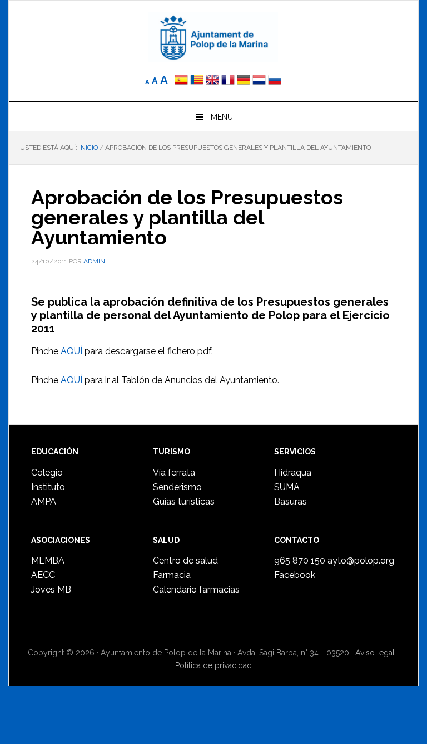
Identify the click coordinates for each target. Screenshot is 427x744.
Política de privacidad (213, 665)
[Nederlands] (260, 81)
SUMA (287, 487)
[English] (212, 81)
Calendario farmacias (196, 589)
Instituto (48, 487)
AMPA (43, 501)
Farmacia (172, 575)
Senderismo (177, 487)
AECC (43, 575)
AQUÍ (71, 351)
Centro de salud (185, 560)
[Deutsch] (243, 81)
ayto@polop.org (360, 560)
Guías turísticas (184, 501)
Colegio (47, 472)
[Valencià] (196, 81)
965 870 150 (299, 560)
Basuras (290, 501)
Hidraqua (292, 472)
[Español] (181, 81)
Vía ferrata (174, 472)
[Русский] (274, 81)
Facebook (294, 575)
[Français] (228, 81)
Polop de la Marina (213, 37)
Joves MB (51, 589)
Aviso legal (375, 652)
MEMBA (47, 560)
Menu (222, 116)
